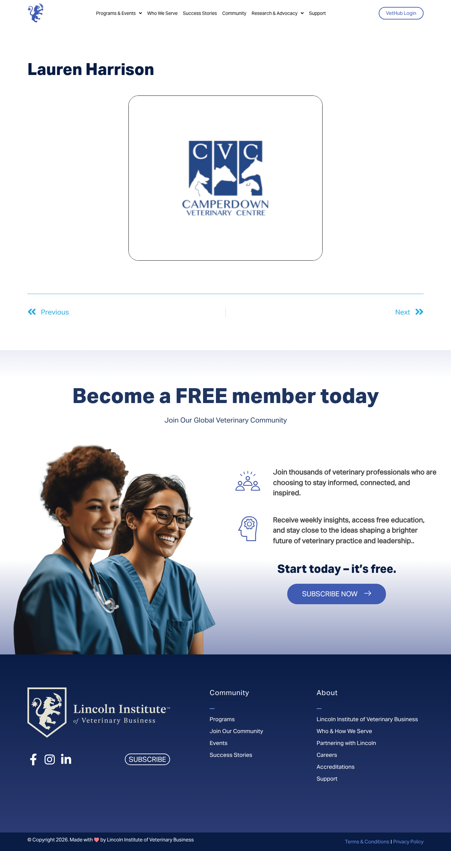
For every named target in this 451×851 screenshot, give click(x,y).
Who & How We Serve (344, 731)
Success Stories (200, 13)
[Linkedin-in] (66, 759)
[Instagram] (49, 759)
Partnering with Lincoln (346, 743)
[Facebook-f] (33, 759)
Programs (222, 719)
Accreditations (336, 766)
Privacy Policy (408, 841)
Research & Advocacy (274, 13)
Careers (327, 754)
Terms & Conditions (367, 841)
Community (234, 13)
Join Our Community (236, 731)
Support (317, 13)
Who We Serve (162, 13)
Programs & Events (116, 13)
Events (218, 743)
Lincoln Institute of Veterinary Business (367, 719)
